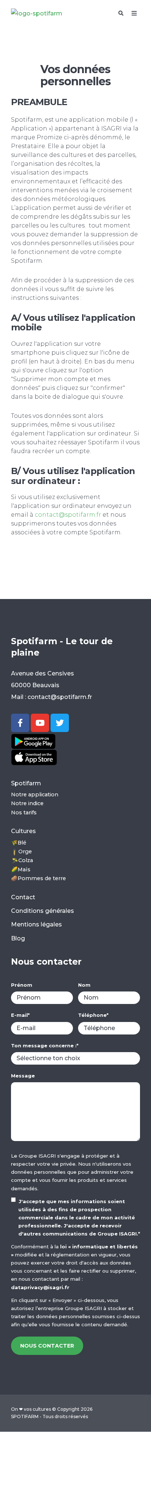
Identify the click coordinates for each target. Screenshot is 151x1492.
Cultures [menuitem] (23, 831)
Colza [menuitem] (25, 860)
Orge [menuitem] (25, 851)
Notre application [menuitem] (34, 794)
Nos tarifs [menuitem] (24, 812)
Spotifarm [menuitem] (26, 783)
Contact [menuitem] (23, 897)
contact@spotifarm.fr (68, 514)
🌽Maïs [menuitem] (20, 869)
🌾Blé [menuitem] (18, 842)
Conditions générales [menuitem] (42, 910)
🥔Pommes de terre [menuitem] (38, 878)
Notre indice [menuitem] (27, 803)
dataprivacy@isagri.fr (40, 1287)
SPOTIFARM (24, 1416)
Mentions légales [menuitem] (36, 924)
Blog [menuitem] (18, 938)
